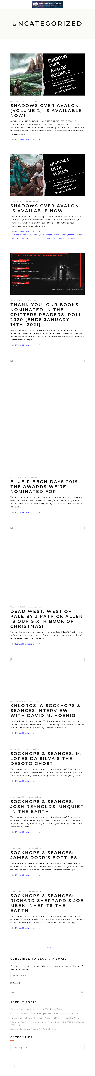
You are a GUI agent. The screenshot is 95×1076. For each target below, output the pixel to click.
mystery (40, 238)
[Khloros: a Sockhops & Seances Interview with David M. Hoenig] (47, 677)
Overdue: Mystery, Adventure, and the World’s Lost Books (36, 1009)
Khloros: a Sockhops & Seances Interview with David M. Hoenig (45, 710)
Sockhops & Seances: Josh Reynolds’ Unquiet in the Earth (47, 806)
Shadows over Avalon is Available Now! (44, 208)
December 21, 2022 (18, 101)
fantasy (71, 235)
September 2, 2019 (17, 891)
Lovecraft (14, 238)
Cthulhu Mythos (60, 235)
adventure (17, 235)
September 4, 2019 (17, 797)
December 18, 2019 (18, 607)
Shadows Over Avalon (67, 238)
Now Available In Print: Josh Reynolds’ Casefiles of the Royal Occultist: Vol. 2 (44, 1018)
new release (50, 238)
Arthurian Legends (31, 235)
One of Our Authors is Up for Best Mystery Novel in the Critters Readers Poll (44, 1013)
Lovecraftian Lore (28, 238)
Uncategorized (35, 101)
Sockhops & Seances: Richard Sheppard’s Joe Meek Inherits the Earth (47, 903)
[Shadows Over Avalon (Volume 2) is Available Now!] (47, 74)
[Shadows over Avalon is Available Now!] (47, 175)
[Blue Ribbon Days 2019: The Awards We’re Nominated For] (47, 416)
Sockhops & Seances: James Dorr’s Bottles (43, 855)
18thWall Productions (24, 139)
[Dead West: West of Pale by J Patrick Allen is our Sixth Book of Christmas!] (47, 564)
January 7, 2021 (16, 300)
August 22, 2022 (16, 201)
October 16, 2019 (17, 749)
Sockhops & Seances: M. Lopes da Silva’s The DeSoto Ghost (46, 758)
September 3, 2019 (17, 848)
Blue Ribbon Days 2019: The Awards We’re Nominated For (45, 486)
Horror (79, 235)
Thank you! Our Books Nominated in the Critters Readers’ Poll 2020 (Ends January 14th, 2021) (46, 314)
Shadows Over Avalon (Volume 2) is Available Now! (46, 110)
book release (46, 235)
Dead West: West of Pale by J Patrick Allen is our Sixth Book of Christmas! (46, 619)
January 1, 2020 (16, 477)
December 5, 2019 (17, 701)
